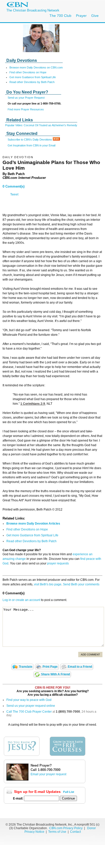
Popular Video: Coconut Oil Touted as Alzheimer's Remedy (41, 125)
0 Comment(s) (13, 186)
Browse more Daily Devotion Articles (33, 523)
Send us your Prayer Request (26, 97)
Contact (75, 832)
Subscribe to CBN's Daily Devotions (30, 139)
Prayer (81, 16)
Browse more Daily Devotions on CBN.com (36, 67)
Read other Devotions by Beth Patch (32, 82)
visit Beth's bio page (47, 584)
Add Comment (90, 654)
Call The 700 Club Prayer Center (29, 711)
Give (95, 16)
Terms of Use (57, 832)
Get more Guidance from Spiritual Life (32, 77)
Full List (68, 791)
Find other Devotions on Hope (27, 72)
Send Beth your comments (81, 584)
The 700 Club (60, 16)
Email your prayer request (48, 774)
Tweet (14, 194)
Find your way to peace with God (28, 700)
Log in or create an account (21, 600)
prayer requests (58, 563)
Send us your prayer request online (30, 706)
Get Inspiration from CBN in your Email (31, 145)
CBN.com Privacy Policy (66, 828)
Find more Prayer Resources (26, 109)
